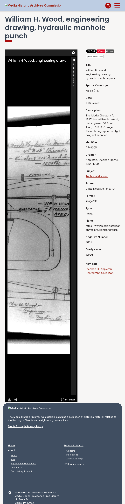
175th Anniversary (74, 464)
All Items (70, 451)
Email (111, 51)
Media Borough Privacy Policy (25, 426)
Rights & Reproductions (23, 463)
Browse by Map (74, 458)
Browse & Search (73, 445)
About (11, 450)
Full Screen (70, 399)
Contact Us (16, 467)
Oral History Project (21, 471)
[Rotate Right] (19, 67)
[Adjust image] (23, 67)
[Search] (108, 5)
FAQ (13, 459)
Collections (72, 455)
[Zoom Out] (14, 67)
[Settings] (73, 52)
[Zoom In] (9, 67)
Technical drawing (97, 176)
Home (11, 445)
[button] (73, 60)
